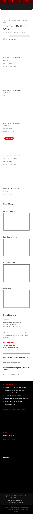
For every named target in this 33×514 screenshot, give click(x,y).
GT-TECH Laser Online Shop (13, 396)
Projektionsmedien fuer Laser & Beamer (17, 398)
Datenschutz (18, 496)
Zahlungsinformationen (15, 500)
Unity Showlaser (11, 20)
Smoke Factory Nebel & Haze (13, 401)
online (8, 435)
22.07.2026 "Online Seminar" (12, 374)
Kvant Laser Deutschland (12, 393)
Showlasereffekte (10, 404)
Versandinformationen (15, 502)
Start (4, 20)
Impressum (8, 496)
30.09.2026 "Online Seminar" (12, 362)
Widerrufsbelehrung (15, 498)
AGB (25, 496)
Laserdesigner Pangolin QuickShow (15, 387)
